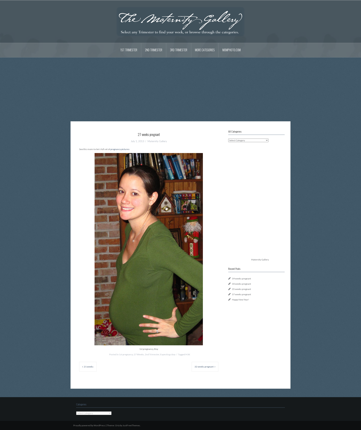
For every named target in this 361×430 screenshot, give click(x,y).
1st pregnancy (126, 354)
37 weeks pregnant (241, 294)
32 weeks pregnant (204, 366)
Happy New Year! (240, 299)
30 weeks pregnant (241, 283)
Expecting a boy (167, 354)
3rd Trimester (178, 50)
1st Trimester (128, 50)
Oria (117, 425)
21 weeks (88, 366)
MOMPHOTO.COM (231, 50)
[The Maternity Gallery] (180, 21)
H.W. (188, 354)
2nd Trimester (153, 50)
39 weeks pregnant (241, 278)
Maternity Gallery (157, 141)
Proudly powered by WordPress (89, 425)
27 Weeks (139, 354)
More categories (205, 50)
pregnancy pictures (120, 149)
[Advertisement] (180, 86)
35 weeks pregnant (241, 289)
